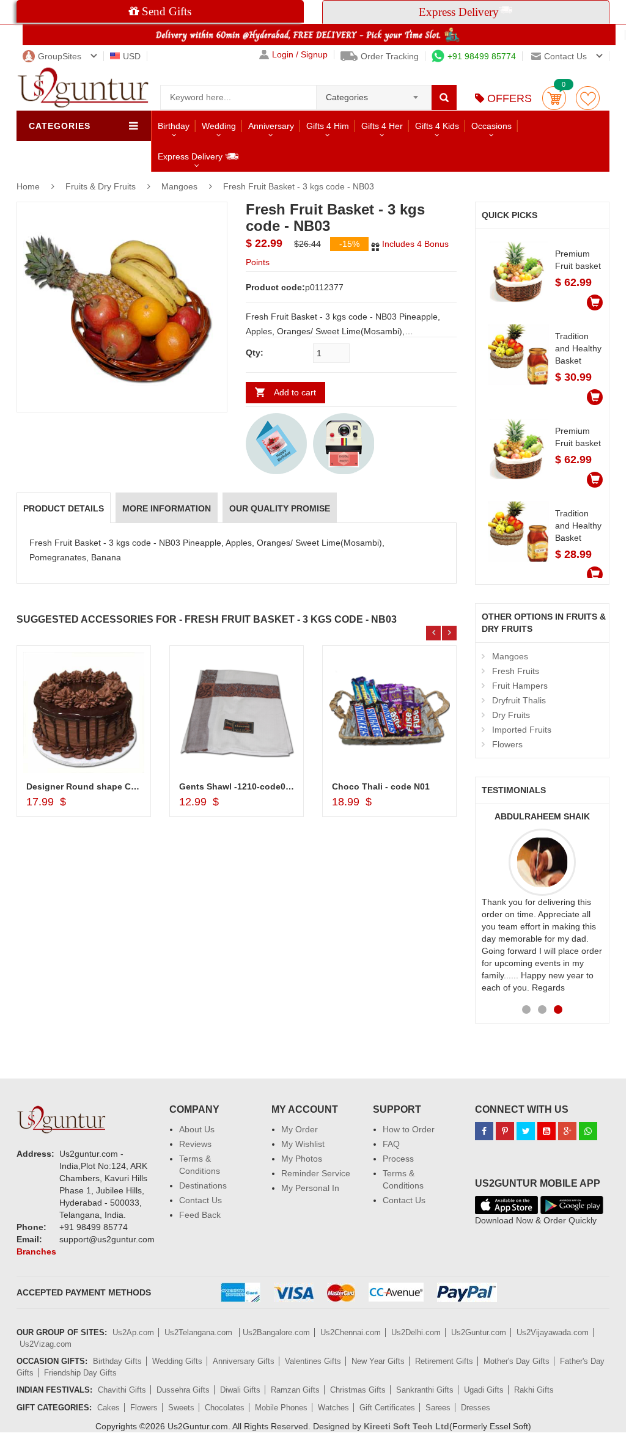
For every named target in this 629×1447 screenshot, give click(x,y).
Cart (554, 98)
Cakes (108, 1407)
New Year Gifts (378, 1361)
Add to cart (295, 392)
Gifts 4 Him (327, 126)
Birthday (173, 126)
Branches (36, 1251)
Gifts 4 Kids (437, 126)
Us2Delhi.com (416, 1332)
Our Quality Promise (279, 508)
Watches (333, 1407)
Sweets (181, 1407)
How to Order (409, 1129)
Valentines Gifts (313, 1361)
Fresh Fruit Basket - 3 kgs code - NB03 (298, 186)
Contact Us (200, 1200)
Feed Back (200, 1215)
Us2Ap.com (133, 1332)
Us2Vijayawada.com (553, 1332)
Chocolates (225, 1407)
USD (132, 56)
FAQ (391, 1144)
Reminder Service (315, 1173)
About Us (197, 1129)
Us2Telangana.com (199, 1332)
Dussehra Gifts (183, 1389)
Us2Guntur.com (478, 1332)
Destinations (203, 1185)
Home (28, 186)
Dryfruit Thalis (519, 700)
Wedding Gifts (177, 1361)
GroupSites (59, 56)
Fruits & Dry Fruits (101, 186)
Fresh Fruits (515, 671)
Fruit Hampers (520, 686)
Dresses (475, 1407)
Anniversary (271, 126)
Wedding (219, 126)
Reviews (195, 1144)
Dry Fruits (511, 715)
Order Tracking (390, 56)
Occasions (491, 126)
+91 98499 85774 (481, 56)
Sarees (438, 1407)
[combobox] (374, 93)
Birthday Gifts (117, 1361)
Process (398, 1158)
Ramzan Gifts (295, 1389)
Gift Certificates (387, 1407)
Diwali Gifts (240, 1389)
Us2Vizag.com (46, 1344)
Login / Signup (300, 54)
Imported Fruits (521, 729)
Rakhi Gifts (534, 1389)
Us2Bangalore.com (276, 1332)
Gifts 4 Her (382, 126)
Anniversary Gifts (243, 1361)
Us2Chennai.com (350, 1332)
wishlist (588, 98)
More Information (166, 508)
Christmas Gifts (358, 1389)
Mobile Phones (281, 1407)
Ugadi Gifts (484, 1389)
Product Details (63, 508)
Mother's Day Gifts (517, 1361)
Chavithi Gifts (122, 1389)
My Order (299, 1129)
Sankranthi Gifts (425, 1389)
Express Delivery (191, 156)
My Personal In (310, 1188)
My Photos (301, 1158)
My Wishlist (303, 1144)
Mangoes (179, 186)
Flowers (507, 744)
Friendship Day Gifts (80, 1372)
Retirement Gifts (444, 1361)
